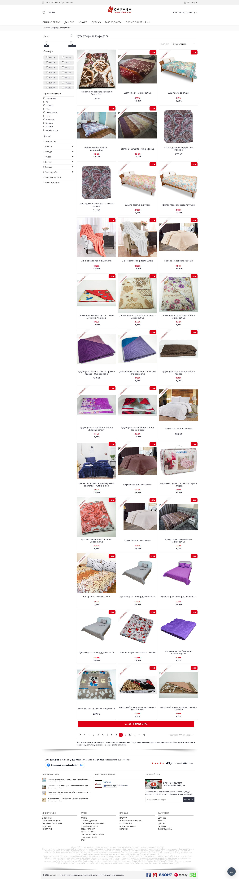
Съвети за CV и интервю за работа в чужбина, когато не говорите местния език (69, 792)
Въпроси (46, 826)
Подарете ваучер (127, 826)
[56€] (71, 42)
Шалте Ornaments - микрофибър (137, 148)
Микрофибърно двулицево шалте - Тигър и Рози (137, 708)
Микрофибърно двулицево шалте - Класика (178, 708)
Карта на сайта (88, 832)
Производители (89, 821)
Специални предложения (93, 823)
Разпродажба (165, 829)
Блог (83, 840)
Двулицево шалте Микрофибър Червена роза (137, 428)
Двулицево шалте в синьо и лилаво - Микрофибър (137, 372)
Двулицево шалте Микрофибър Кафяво (178, 372)
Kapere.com (54, 875)
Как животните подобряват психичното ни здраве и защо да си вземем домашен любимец (69, 786)
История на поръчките (130, 821)
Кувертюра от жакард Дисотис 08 (96, 652)
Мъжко (161, 821)
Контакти (47, 829)
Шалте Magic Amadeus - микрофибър (96, 148)
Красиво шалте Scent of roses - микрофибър (96, 540)
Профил (123, 818)
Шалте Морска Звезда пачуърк (178, 204)
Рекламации (125, 823)
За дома (162, 826)
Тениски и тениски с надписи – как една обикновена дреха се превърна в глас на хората (69, 779)
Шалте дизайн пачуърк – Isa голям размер (96, 204)
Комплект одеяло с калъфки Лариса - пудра (178, 484)
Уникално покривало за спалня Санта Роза (96, 92)
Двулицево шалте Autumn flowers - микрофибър (137, 316)
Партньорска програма (92, 834)
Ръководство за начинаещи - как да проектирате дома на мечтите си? (69, 799)
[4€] (46, 42)
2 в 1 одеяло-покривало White (137, 260)
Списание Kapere (89, 837)
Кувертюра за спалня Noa (96, 596)
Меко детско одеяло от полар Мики (96, 708)
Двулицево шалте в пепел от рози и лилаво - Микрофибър (96, 372)
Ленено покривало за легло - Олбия (137, 652)
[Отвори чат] (231, 871)
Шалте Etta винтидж (178, 92)
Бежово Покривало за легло (178, 260)
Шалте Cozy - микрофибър (137, 92)
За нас (84, 818)
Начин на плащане (51, 821)
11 (134, 734)
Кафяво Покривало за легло (137, 484)
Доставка (47, 818)
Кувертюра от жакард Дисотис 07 (178, 596)
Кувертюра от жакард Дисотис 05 (137, 596)
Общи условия (88, 829)
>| (144, 734)
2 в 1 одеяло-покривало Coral (96, 260)
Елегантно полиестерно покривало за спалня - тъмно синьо (96, 484)
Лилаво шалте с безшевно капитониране (178, 652)
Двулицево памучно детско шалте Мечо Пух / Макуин (96, 316)
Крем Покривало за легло (137, 540)
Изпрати (188, 799)
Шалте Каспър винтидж (137, 204)
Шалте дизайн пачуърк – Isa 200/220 (178, 148)
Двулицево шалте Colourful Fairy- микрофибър (179, 316)
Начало (46, 27)
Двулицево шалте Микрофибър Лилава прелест (96, 428)
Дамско (162, 818)
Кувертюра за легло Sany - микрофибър (178, 540)
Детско (162, 823)
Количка (123, 829)
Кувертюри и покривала (60, 27)
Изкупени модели (89, 826)
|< (80, 734)
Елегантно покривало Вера (178, 428)
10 (130, 734)
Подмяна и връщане (52, 823)
